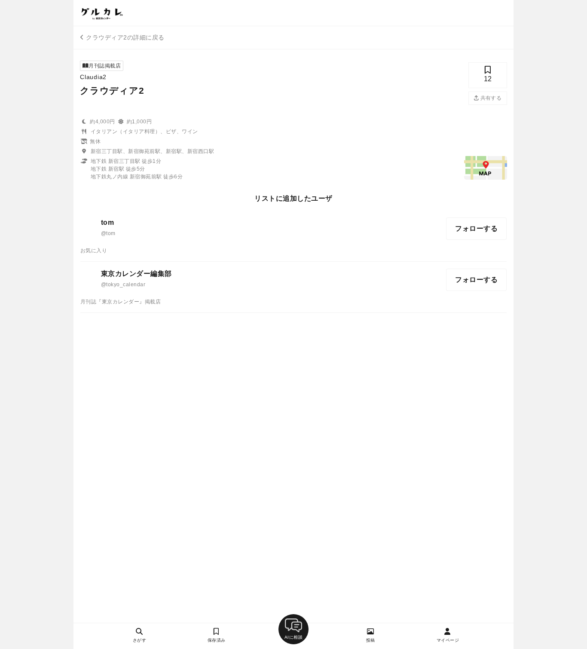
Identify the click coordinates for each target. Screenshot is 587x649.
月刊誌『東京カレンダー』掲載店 (120, 302)
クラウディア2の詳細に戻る (125, 37)
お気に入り (93, 251)
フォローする (476, 228)
